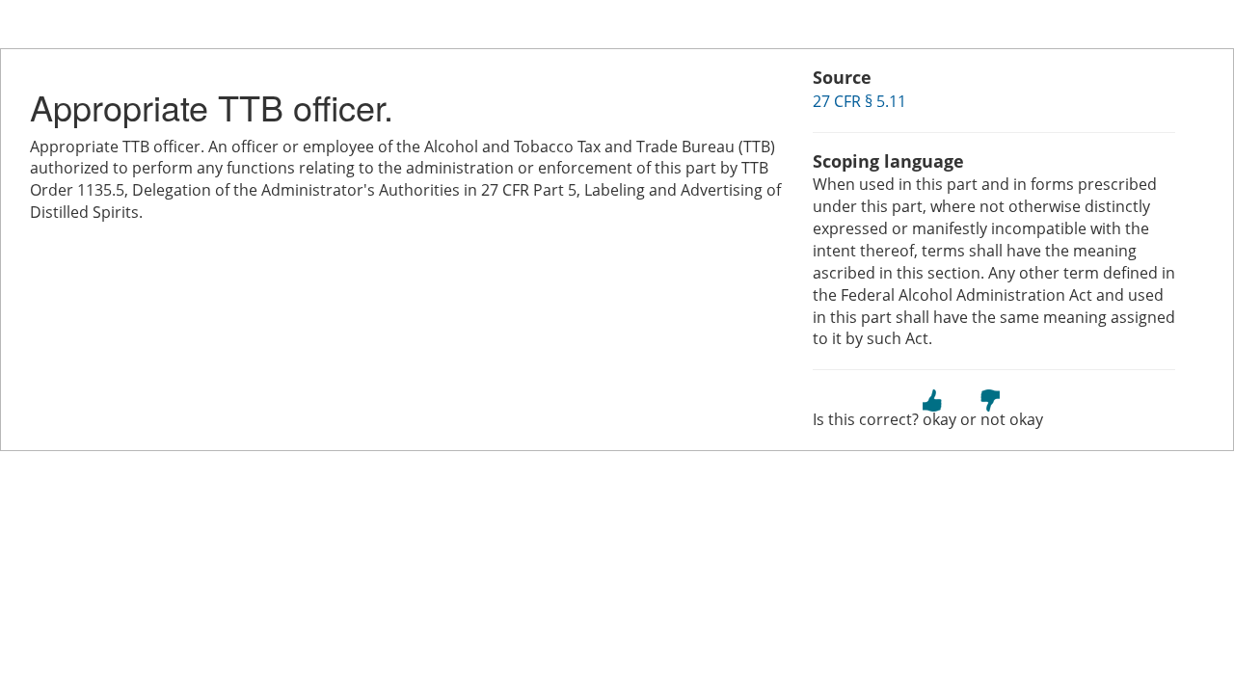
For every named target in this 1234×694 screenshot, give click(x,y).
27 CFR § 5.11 (859, 101)
